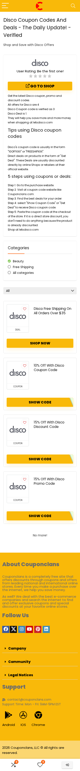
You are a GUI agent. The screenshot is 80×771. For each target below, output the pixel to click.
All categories (23, 273)
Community (19, 661)
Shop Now (40, 343)
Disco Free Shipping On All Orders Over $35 (52, 310)
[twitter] (13, 629)
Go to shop (42, 86)
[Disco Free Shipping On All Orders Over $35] (18, 315)
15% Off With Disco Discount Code (49, 424)
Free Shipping (23, 267)
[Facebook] (5, 629)
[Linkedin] (46, 629)
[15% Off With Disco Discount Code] (18, 429)
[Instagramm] (21, 629)
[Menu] (5, 6)
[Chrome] (38, 715)
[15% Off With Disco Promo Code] (18, 486)
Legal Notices (20, 675)
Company (17, 648)
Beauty (18, 261)
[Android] (8, 715)
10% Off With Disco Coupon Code (49, 367)
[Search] (73, 6)
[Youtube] (29, 629)
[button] (40, 648)
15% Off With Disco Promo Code (49, 481)
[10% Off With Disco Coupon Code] (18, 372)
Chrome (38, 724)
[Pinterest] (37, 629)
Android (8, 724)
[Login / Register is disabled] (67, 765)
